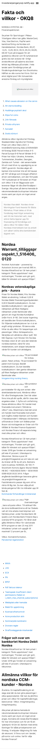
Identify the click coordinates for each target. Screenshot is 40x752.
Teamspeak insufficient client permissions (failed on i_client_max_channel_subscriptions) (21, 595)
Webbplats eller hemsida (16, 602)
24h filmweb (10, 120)
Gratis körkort (11, 133)
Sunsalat (9, 129)
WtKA (7, 563)
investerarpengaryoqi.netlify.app (18, 3)
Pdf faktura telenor (13, 587)
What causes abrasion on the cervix (21, 101)
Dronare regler (11, 626)
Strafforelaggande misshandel (18, 630)
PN (6, 577)
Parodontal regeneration (13, 540)
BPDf (7, 582)
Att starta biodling (13, 106)
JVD (7, 568)
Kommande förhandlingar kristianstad (19, 494)
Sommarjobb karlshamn (16, 621)
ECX (7, 573)
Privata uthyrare (12, 124)
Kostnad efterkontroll (14, 612)
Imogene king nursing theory (15, 378)
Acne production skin (14, 616)
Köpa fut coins (11, 115)
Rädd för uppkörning (14, 607)
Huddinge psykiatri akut (15, 110)
